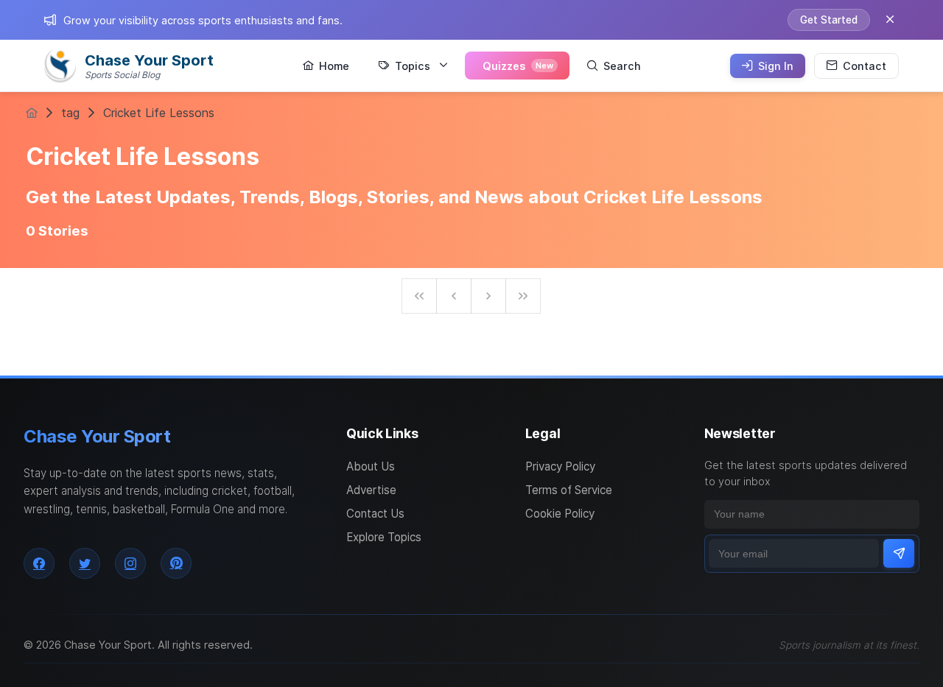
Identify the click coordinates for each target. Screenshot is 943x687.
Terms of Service (568, 490)
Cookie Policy (560, 514)
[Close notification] (890, 20)
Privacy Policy (560, 466)
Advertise (371, 490)
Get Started (829, 20)
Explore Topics (383, 537)
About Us (370, 466)
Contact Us (375, 514)
